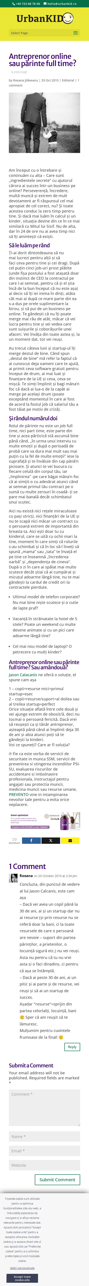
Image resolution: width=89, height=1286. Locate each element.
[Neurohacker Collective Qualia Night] (44, 827)
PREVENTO (19, 794)
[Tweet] (50, 840)
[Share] (31, 840)
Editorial (68, 80)
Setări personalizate (22, 1268)
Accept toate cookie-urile (22, 1278)
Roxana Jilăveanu (25, 80)
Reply (72, 1047)
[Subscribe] (70, 840)
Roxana (26, 875)
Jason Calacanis (23, 674)
